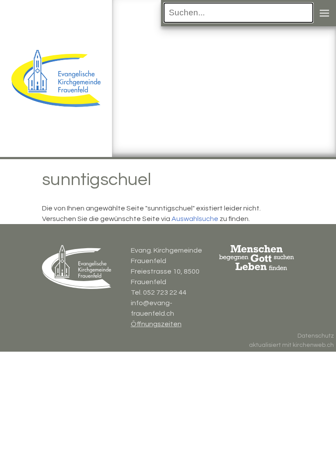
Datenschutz (316, 336)
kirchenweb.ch (313, 345)
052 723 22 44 (164, 292)
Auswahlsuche (195, 218)
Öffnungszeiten (156, 324)
